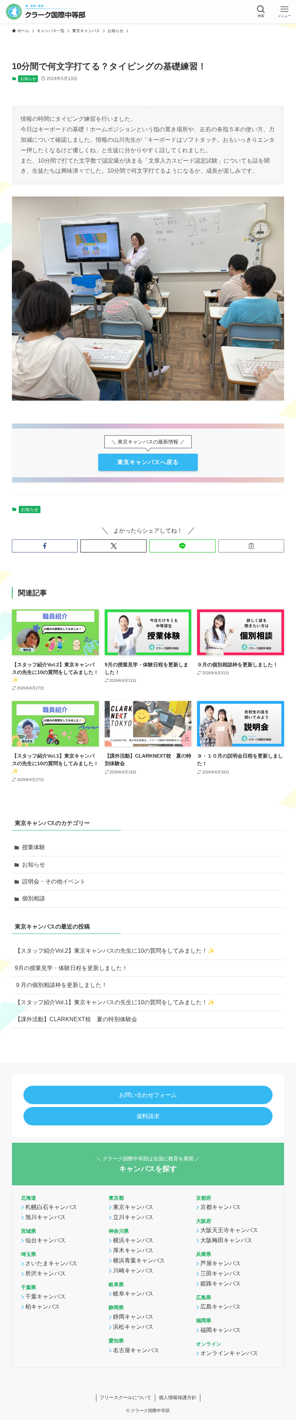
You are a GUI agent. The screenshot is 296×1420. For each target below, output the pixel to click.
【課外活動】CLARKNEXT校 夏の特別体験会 (76, 1019)
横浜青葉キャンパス (139, 1260)
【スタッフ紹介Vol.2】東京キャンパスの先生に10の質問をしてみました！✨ (115, 951)
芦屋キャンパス (220, 1264)
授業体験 (33, 847)
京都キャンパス (220, 1207)
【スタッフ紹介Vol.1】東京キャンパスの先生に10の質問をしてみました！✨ (115, 1002)
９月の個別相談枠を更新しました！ (61, 985)
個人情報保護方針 (177, 1397)
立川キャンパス (133, 1217)
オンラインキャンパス (229, 1353)
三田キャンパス (220, 1274)
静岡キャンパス (133, 1317)
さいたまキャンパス (51, 1264)
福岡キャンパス (220, 1330)
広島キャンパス (220, 1307)
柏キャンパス (42, 1307)
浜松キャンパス (133, 1327)
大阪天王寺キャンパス (229, 1230)
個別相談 (33, 898)
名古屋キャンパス (136, 1350)
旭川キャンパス (45, 1217)
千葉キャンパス (45, 1297)
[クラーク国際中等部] (45, 11)
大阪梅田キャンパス (226, 1240)
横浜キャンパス (133, 1240)
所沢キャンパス (45, 1274)
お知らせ (28, 78)
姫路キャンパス (220, 1284)
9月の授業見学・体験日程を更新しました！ (71, 968)
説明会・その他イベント (54, 881)
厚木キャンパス (133, 1250)
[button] (261, 11)
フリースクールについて (125, 1397)
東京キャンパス (133, 1207)
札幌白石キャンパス (51, 1207)
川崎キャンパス (133, 1270)
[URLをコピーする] (251, 545)
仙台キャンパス (45, 1240)
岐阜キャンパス (133, 1294)
